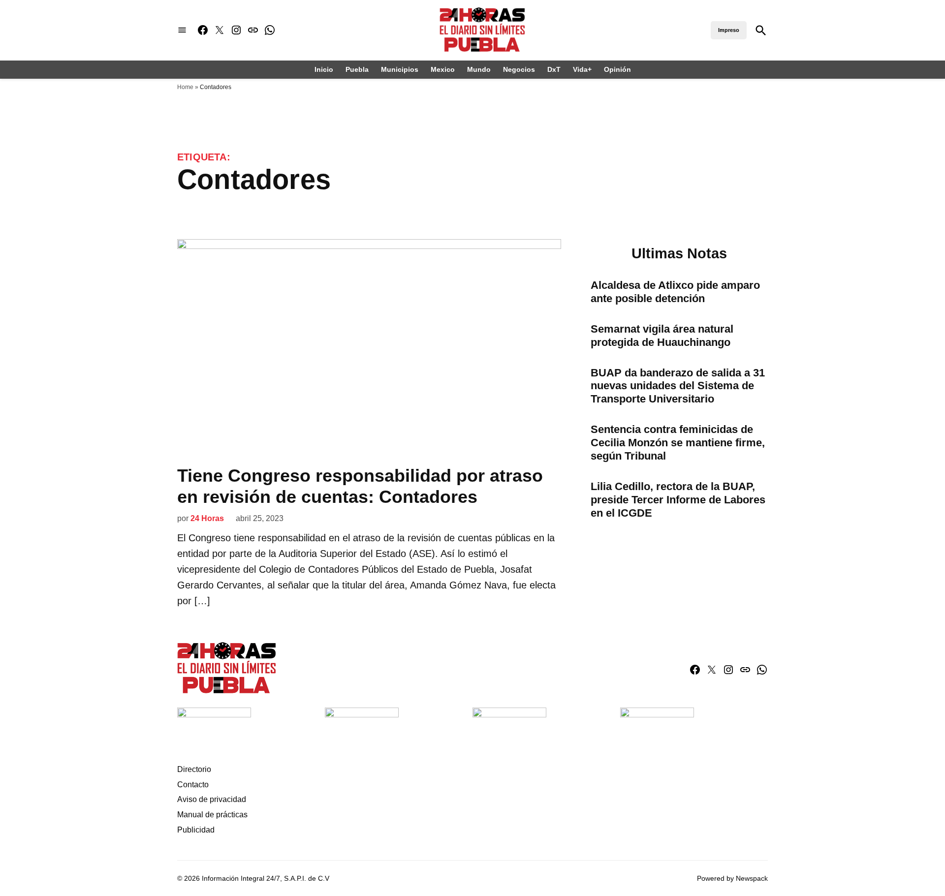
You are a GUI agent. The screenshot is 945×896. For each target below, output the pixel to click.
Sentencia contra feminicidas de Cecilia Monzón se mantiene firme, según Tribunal (678, 442)
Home (185, 87)
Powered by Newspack (732, 878)
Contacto (193, 784)
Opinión (617, 69)
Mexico (443, 69)
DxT (554, 69)
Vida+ (582, 69)
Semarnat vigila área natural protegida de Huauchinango (662, 335)
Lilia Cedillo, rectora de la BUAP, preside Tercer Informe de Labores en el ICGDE (678, 499)
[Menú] (182, 30)
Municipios (399, 69)
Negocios (519, 69)
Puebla (357, 69)
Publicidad (196, 830)
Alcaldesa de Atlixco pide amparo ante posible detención (675, 292)
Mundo (479, 69)
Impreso (728, 30)
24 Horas (207, 518)
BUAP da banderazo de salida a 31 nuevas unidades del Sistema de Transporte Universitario (678, 386)
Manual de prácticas (212, 814)
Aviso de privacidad (211, 799)
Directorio (194, 769)
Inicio (324, 69)
